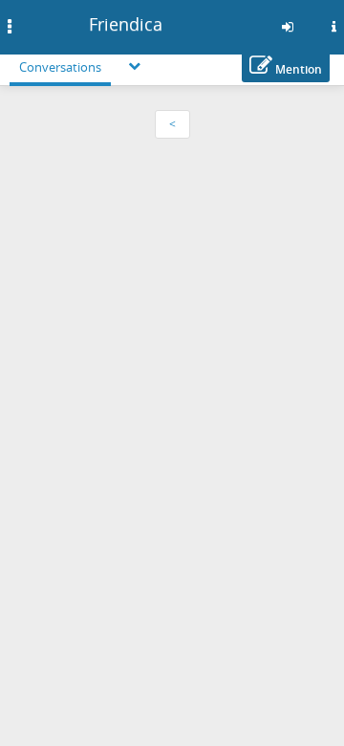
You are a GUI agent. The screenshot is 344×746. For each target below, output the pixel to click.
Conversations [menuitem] (60, 67)
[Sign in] (288, 27)
